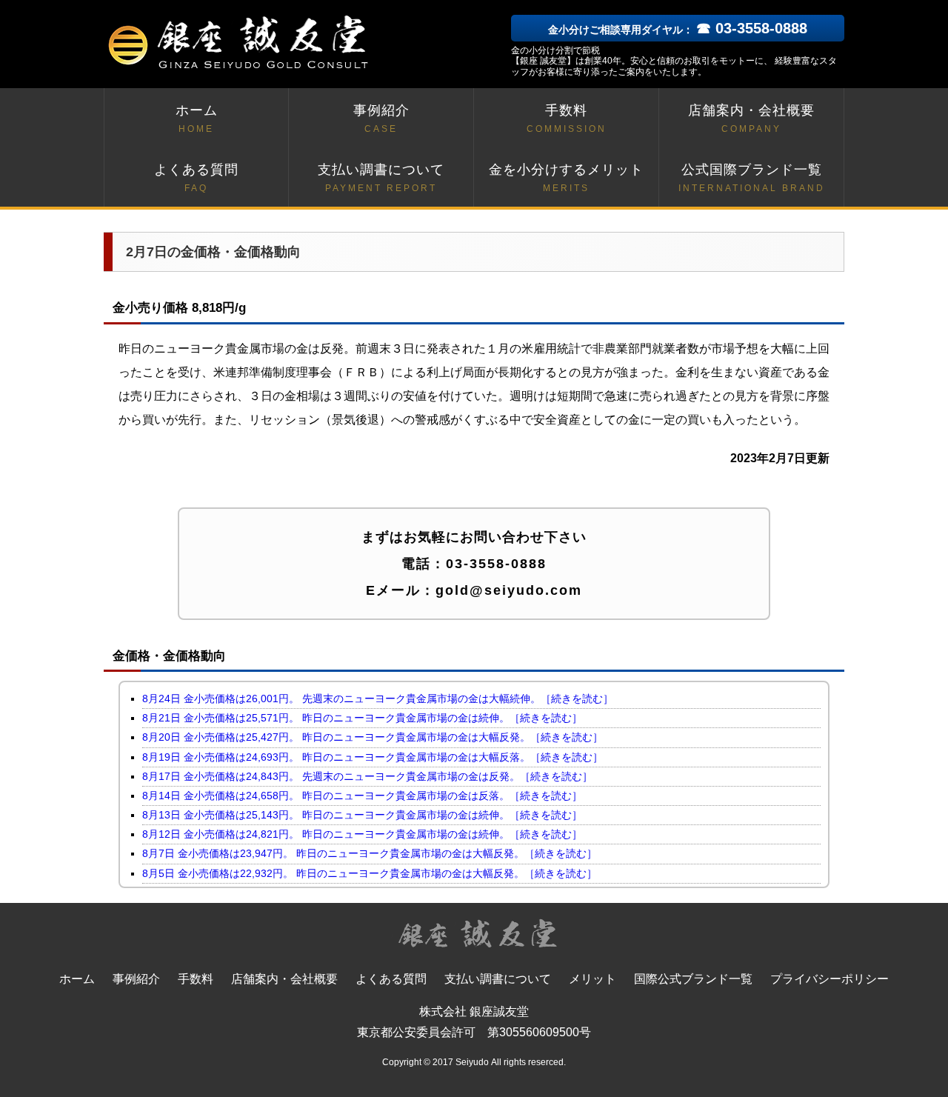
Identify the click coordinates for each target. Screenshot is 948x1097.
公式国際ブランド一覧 (751, 177)
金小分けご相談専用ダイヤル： (677, 30)
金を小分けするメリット (566, 177)
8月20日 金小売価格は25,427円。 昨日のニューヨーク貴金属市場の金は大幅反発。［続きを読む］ (372, 737)
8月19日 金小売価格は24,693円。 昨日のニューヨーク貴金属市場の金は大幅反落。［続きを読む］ (372, 757)
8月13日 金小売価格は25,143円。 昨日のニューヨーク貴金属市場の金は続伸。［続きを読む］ (362, 815)
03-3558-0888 (496, 563)
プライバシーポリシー (829, 979)
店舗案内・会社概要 (751, 118)
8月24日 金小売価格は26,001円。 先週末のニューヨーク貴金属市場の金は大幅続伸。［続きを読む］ (377, 698)
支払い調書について (381, 177)
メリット (592, 979)
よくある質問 (196, 177)
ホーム (197, 118)
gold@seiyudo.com (508, 590)
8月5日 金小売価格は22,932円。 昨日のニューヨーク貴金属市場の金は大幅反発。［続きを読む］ (369, 873)
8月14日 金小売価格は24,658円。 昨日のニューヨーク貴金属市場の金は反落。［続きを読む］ (362, 795)
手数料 (567, 118)
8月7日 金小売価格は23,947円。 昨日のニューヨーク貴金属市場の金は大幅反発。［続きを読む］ (369, 853)
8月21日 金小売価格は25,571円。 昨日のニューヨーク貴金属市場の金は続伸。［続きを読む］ (362, 718)
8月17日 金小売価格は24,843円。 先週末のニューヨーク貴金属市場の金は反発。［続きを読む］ (367, 776)
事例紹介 (381, 118)
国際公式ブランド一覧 (693, 979)
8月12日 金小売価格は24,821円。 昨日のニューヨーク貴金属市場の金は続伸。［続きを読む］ (362, 834)
